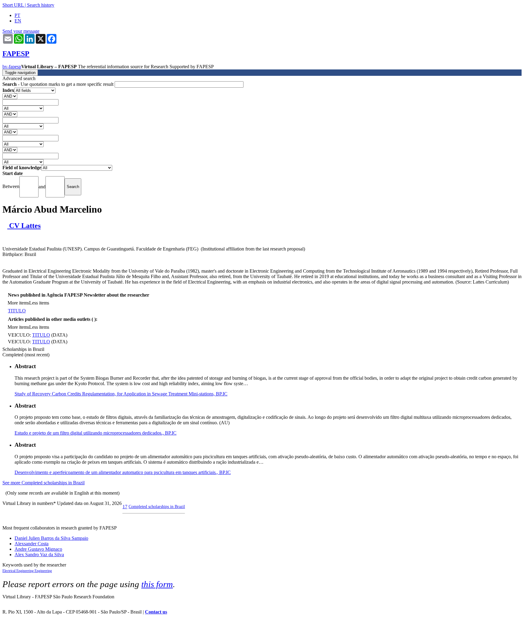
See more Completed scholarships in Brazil (43, 482)
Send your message (20, 31)
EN (18, 20)
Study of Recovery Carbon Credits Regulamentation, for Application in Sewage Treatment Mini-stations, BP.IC (121, 393)
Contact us (156, 611)
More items (18, 302)
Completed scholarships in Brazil (157, 506)
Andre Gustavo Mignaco (38, 549)
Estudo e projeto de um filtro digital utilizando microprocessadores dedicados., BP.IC (95, 432)
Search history (40, 5)
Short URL (13, 5)
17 (125, 506)
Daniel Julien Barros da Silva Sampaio (51, 538)
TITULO (17, 310)
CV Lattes (24, 226)
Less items (39, 302)
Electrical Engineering (18, 571)
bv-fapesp (11, 66)
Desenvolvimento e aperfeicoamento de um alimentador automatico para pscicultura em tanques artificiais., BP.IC (123, 472)
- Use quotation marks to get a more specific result (58, 84)
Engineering (43, 571)
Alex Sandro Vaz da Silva (39, 554)
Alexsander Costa (32, 543)
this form (157, 584)
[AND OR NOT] (9, 96)
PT (17, 15)
